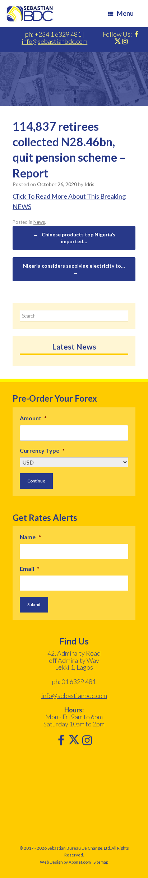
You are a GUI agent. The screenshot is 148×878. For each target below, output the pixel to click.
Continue (36, 481)
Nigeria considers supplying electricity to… (74, 269)
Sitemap (100, 862)
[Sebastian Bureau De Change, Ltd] (29, 13)
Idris (89, 184)
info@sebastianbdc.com (54, 41)
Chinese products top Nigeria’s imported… (74, 238)
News (39, 222)
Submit (34, 604)
